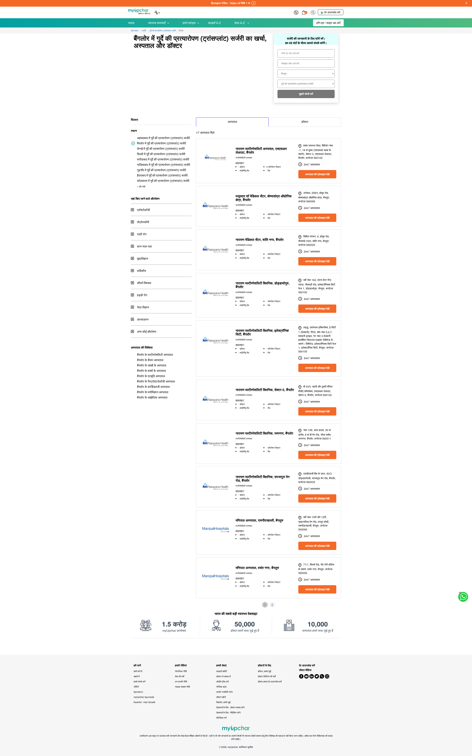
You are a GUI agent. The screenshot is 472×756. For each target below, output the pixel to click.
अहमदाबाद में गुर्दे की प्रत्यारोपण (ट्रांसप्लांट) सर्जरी (163, 138)
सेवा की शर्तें (179, 676)
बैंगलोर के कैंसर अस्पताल (150, 360)
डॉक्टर (304, 122)
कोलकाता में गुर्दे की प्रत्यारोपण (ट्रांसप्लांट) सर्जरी (163, 181)
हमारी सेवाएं (221, 665)
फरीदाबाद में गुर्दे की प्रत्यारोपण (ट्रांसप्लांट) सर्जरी (163, 159)
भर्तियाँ (136, 686)
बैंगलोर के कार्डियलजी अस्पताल (153, 387)
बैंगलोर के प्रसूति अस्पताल (151, 376)
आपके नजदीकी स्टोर (224, 691)
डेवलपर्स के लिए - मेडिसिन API (228, 712)
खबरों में (137, 676)
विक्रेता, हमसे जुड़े (223, 702)
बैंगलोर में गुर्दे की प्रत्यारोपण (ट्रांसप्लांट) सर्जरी (161, 143)
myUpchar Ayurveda (144, 696)
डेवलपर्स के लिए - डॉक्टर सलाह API (230, 707)
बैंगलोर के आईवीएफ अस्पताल (152, 397)
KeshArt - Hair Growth (144, 702)
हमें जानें (137, 665)
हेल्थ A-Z (240, 23)
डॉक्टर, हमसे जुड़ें (264, 671)
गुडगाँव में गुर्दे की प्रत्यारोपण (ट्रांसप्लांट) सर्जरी (161, 170)
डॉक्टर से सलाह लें (223, 676)
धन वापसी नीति (181, 681)
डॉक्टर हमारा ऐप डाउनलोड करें (270, 681)
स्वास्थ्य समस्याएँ (157, 23)
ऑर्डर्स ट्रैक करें (222, 681)
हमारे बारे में (138, 671)
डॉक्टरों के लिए (264, 665)
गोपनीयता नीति (181, 671)
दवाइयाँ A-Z (214, 23)
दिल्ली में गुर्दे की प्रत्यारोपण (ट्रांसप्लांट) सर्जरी (161, 154)
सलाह (131, 23)
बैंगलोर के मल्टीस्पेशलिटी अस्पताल (155, 354)
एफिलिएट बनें (221, 717)
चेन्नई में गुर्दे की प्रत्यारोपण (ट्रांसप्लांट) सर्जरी (161, 148)
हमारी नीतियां (181, 665)
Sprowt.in (138, 691)
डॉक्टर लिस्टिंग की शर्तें (267, 676)
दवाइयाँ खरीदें (221, 671)
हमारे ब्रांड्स (189, 23)
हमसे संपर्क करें (139, 681)
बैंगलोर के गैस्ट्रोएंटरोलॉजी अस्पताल (156, 381)
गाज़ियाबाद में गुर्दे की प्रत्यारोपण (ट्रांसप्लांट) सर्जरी (163, 164)
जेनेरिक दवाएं (221, 686)
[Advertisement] (236, 646)
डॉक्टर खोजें (221, 696)
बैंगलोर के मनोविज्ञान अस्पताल (152, 392)
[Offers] (296, 12)
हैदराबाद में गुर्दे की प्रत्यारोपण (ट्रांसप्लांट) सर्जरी (162, 175)
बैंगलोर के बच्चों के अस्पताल (151, 371)
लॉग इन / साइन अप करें (328, 23)
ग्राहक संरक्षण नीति (182, 686)
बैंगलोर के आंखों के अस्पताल (151, 365)
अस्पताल (232, 122)
